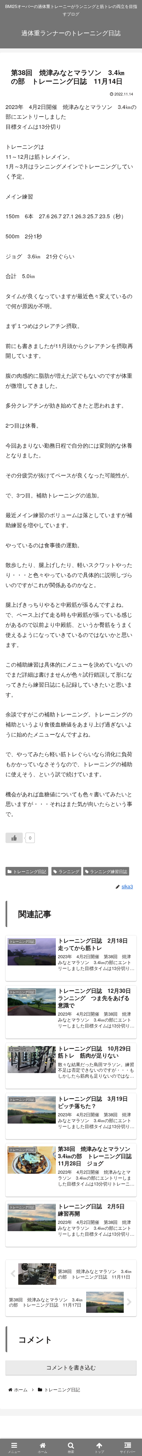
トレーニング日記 (29, 871)
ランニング (69, 871)
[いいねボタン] (14, 838)
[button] (126, 1089)
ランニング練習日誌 (108, 871)
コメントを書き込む (71, 1368)
